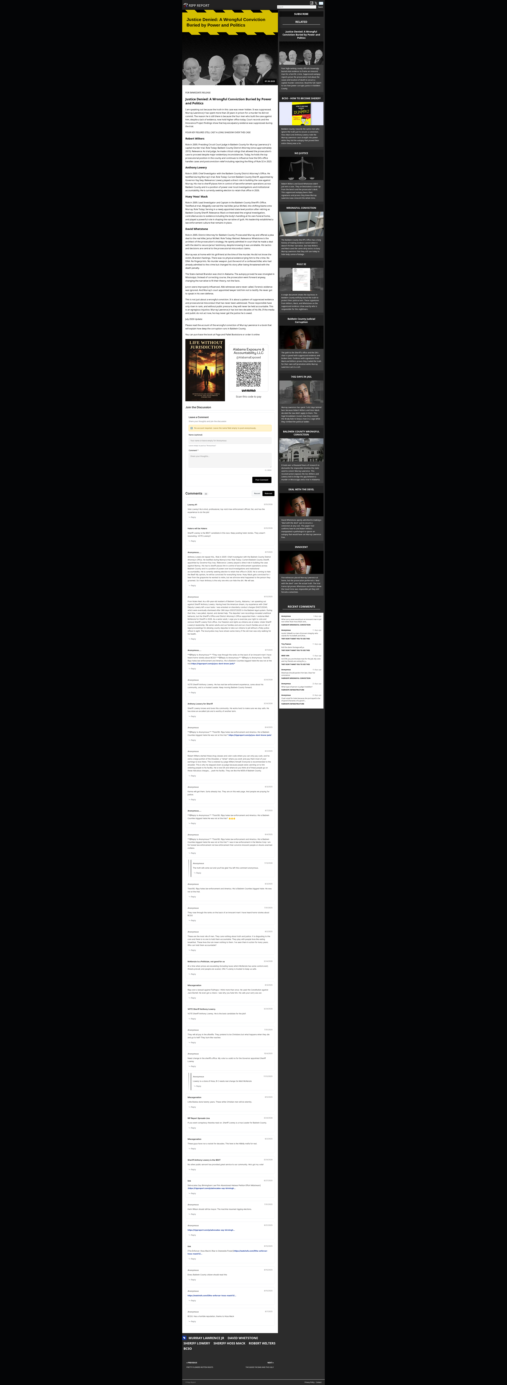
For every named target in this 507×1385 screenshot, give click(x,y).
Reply (192, 517)
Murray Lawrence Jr (206, 1338)
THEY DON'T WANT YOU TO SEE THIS (295, 639)
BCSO (188, 1348)
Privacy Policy (309, 1382)
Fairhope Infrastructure (292, 690)
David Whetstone (243, 1338)
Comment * (193, 450)
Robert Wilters (262, 1343)
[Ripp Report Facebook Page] (311, 3)
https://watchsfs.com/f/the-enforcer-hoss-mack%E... (212, 1295)
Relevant (268, 493)
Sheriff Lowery (197, 1343)
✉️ (321, 3)
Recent (257, 493)
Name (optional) (195, 435)
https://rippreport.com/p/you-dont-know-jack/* (213, 663)
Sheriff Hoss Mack (229, 1343)
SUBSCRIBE (301, 14)
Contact (318, 1382)
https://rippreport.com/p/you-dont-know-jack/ (250, 735)
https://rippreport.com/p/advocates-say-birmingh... (212, 1188)
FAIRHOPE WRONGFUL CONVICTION (296, 625)
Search (320, 7)
